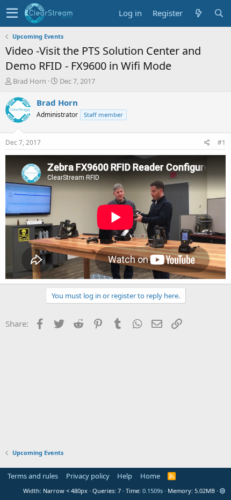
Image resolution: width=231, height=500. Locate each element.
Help (124, 476)
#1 (222, 142)
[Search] (218, 13)
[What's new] (198, 13)
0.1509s (152, 491)
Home (150, 476)
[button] (12, 13)
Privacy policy (88, 476)
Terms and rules (33, 476)
